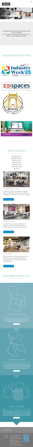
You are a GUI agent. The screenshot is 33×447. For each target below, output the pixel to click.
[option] (16, 13)
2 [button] (11, 17)
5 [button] (19, 17)
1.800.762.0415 (7, 429)
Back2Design (6, 437)
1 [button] (9, 17)
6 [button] (21, 17)
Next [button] (29, 13)
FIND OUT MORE (8, 199)
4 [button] (16, 17)
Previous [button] (4, 13)
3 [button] (14, 17)
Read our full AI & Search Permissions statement (16, 443)
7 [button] (24, 17)
